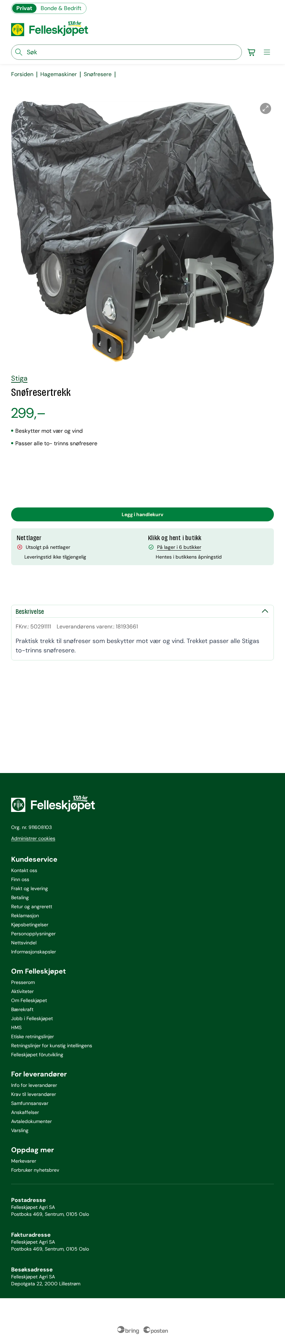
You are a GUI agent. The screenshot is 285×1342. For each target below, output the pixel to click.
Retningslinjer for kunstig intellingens (51, 1045)
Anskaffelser (25, 1112)
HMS (16, 1027)
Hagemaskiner (58, 74)
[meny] (267, 52)
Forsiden (22, 74)
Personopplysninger (33, 933)
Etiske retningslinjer (32, 1036)
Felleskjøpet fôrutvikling (37, 1054)
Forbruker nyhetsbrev (35, 1170)
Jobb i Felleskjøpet (32, 1018)
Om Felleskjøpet (29, 1000)
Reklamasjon (25, 915)
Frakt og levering (29, 888)
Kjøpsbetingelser (29, 924)
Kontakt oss (24, 870)
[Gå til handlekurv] (252, 52)
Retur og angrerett (31, 906)
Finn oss (20, 879)
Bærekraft (22, 1009)
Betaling (20, 897)
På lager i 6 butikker (179, 547)
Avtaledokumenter (31, 1121)
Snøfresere (98, 74)
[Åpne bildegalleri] (265, 108)
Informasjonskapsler (33, 952)
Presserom (23, 982)
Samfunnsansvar (29, 1103)
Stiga (19, 378)
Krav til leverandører (33, 1094)
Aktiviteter (22, 991)
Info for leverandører (34, 1085)
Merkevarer (23, 1161)
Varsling (19, 1130)
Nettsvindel (23, 943)
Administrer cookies (33, 838)
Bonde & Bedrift (61, 8)
